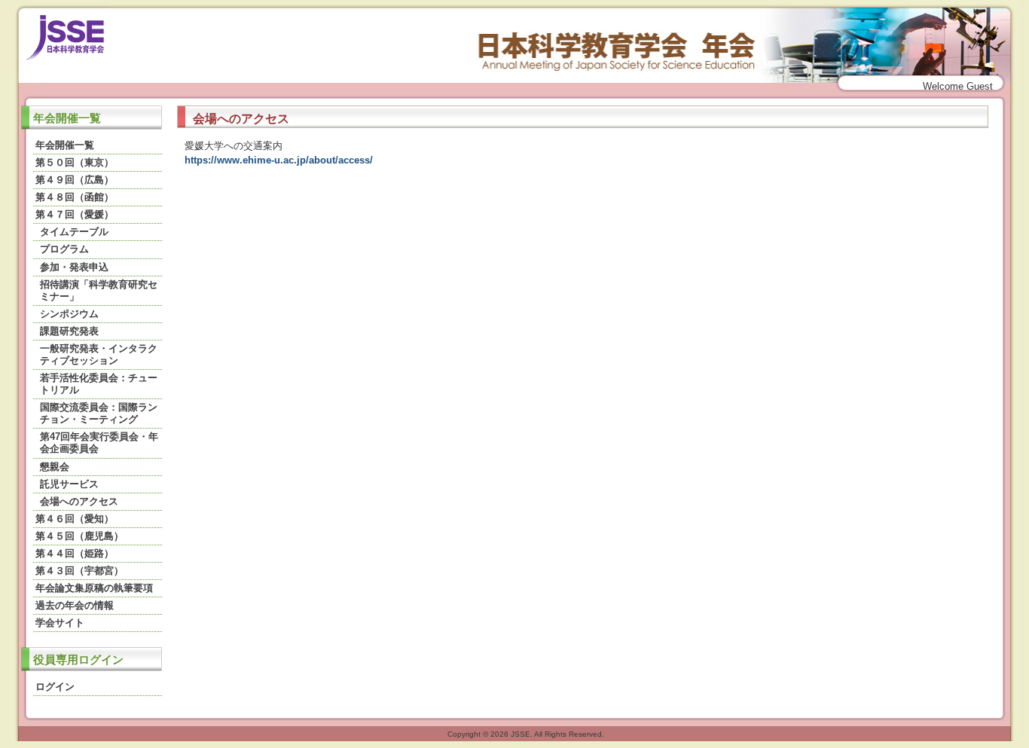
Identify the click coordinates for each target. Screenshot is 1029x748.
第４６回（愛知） (74, 518)
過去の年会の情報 (74, 605)
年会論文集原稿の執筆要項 (94, 588)
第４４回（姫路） (74, 553)
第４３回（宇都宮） (79, 570)
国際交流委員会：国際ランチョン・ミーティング (98, 413)
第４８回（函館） (74, 197)
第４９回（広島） (74, 179)
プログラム (64, 249)
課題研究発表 (69, 331)
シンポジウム (69, 313)
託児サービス (69, 484)
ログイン (55, 686)
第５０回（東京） (74, 162)
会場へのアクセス (79, 501)
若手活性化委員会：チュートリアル (98, 383)
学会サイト (59, 622)
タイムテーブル (74, 231)
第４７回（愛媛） (74, 214)
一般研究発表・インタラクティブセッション (98, 354)
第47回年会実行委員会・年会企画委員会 (99, 442)
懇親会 (54, 466)
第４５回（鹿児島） (79, 536)
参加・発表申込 (74, 267)
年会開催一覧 (64, 145)
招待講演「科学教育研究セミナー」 (98, 290)
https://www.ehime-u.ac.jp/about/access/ (279, 160)
